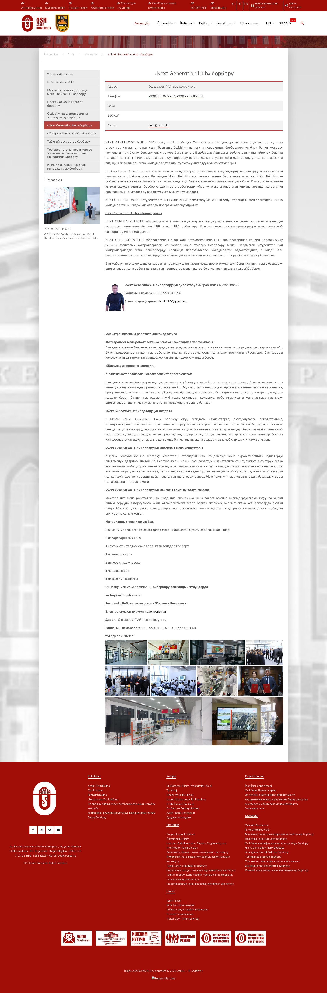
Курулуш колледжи (178, 817)
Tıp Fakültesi (95, 790)
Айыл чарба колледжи (180, 813)
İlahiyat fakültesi (97, 795)
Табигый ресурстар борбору (68, 141)
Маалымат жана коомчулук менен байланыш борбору (67, 92)
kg (233, 4)
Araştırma (225, 23)
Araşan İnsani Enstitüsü (180, 834)
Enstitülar (172, 824)
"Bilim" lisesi (173, 900)
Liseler (170, 891)
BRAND (286, 22)
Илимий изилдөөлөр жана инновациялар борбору (66, 166)
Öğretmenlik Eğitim (177, 838)
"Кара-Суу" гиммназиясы (182, 918)
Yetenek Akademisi (60, 74)
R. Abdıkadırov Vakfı (60, 82)
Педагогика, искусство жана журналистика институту (201, 870)
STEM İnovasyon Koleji (180, 804)
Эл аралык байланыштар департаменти (270, 795)
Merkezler (91, 54)
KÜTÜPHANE (199, 7)
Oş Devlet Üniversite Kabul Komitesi (45, 863)
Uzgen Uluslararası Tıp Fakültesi (186, 799)
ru (240, 4)
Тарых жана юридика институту (186, 866)
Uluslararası (250, 23)
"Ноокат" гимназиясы (180, 914)
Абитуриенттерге (102, 7)
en (246, 4)
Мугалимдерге (55, 7)
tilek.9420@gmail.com (172, 301)
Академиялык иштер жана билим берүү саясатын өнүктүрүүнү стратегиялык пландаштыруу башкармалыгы (276, 804)
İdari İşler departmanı (258, 785)
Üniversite (165, 23)
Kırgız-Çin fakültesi (99, 785)
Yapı (71, 54)
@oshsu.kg (158, 611)
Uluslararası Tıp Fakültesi (103, 799)
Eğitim (204, 23)
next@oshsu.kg (159, 125)
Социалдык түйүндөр (126, 5)
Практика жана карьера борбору (65, 103)
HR (268, 23)
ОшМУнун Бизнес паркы (260, 790)
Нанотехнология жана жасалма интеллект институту (200, 884)
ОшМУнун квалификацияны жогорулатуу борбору (67, 115)
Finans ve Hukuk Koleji (180, 795)
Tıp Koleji (171, 790)
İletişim (186, 23)
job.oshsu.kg (218, 7)
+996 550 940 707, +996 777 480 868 (176, 96)
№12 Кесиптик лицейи (180, 905)
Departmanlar (254, 776)
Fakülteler (94, 776)
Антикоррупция (31, 7)
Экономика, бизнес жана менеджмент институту (197, 852)
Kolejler (171, 776)
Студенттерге (78, 7)
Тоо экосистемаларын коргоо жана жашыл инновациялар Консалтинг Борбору (69, 153)
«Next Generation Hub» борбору (69, 125)
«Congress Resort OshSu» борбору (71, 133)
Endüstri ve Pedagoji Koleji (182, 808)
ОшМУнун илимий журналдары (162, 5)
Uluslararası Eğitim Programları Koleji (189, 785)
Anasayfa (142, 23)
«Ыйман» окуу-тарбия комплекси (187, 909)
